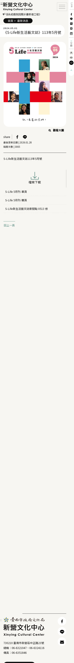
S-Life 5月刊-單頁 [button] (16, 192)
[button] (18, 6)
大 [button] (71, 53)
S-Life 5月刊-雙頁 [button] (16, 200)
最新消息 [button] (22, 21)
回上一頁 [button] (9, 225)
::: (71, 40)
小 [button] (71, 63)
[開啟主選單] (62, 7)
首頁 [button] (10, 21)
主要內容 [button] (6, 3)
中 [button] (71, 58)
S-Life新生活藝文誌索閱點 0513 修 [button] (26, 209)
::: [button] (2, 3)
